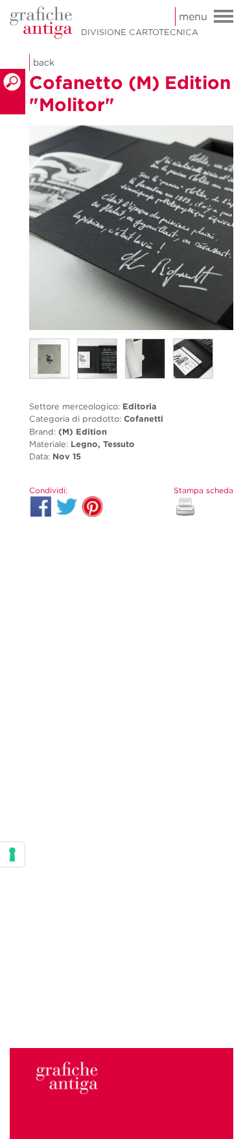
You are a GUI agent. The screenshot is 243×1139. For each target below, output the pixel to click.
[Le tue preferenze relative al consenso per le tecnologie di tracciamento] (12, 854)
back (43, 62)
